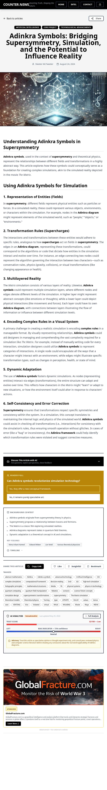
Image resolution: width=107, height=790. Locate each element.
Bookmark (96, 566)
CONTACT (87, 4)
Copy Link (37, 566)
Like (60, 566)
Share (98, 18)
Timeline (15, 550)
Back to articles (15, 18)
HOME (61, 4)
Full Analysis (93, 616)
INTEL (73, 4)
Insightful (76, 566)
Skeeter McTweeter (44, 64)
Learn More (12, 723)
